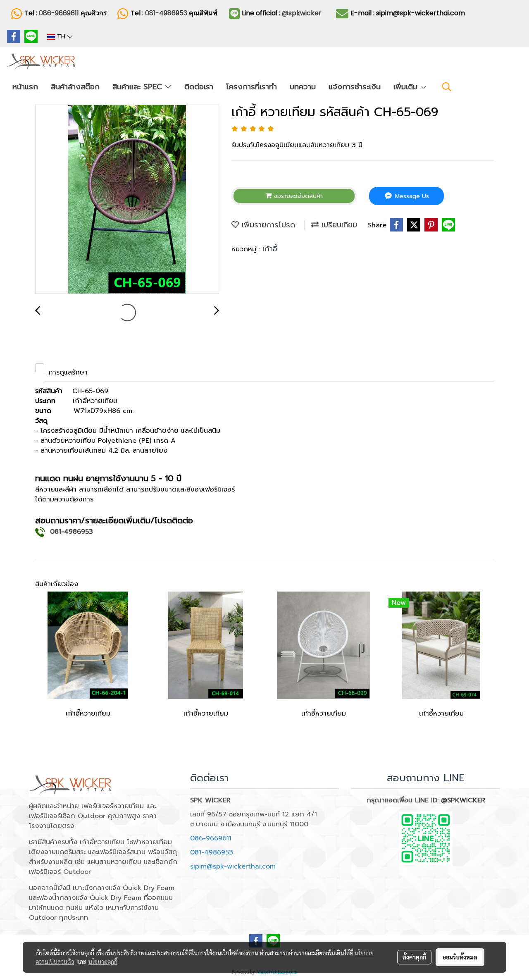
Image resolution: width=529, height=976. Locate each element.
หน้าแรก (25, 87)
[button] (447, 87)
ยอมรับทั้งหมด (460, 957)
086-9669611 (59, 13)
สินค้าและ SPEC (138, 87)
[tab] (39, 367)
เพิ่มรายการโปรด (267, 225)
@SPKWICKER (463, 800)
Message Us (411, 196)
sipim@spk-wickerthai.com (233, 866)
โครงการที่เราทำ (251, 87)
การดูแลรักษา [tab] (68, 372)
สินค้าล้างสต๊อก (75, 87)
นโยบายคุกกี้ (102, 961)
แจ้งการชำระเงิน (355, 87)
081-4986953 (167, 13)
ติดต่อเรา (198, 87)
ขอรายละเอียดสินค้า (297, 196)
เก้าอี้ (269, 249)
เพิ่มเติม (406, 87)
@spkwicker (302, 13)
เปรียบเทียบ (338, 225)
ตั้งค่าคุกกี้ (414, 957)
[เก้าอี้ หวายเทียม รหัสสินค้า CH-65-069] (127, 199)
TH (61, 36)
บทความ (303, 87)
